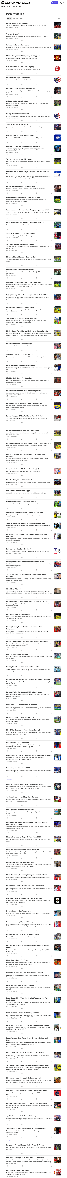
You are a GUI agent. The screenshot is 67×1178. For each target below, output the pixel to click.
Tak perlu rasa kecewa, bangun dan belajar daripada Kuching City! (26, 25)
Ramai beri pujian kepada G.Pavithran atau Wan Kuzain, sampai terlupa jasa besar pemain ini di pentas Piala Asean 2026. (29, 285)
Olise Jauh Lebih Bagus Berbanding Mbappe (22, 1013)
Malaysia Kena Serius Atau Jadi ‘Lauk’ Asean (22, 431)
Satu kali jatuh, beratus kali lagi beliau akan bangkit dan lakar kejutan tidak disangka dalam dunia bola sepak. (28, 852)
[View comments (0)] (22, 30)
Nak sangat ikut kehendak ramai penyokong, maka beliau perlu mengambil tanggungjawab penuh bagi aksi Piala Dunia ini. (29, 1119)
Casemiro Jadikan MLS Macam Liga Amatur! (22, 469)
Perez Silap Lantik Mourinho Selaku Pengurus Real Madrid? (28, 1025)
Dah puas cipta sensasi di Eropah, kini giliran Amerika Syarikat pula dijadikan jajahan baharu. (26, 394)
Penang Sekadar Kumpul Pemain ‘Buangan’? (22, 667)
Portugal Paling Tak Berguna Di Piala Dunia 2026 (24, 692)
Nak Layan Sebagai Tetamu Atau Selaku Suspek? (24, 898)
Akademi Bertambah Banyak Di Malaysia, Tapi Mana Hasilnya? (29, 755)
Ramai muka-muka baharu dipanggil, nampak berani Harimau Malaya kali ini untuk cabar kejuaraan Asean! (28, 644)
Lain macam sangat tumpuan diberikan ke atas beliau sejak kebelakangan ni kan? (29, 368)
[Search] (59, 18)
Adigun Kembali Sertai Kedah (17, 101)
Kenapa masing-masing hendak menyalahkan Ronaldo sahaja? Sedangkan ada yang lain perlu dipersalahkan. (28, 800)
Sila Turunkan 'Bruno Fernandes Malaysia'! (21, 318)
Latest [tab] (9, 18)
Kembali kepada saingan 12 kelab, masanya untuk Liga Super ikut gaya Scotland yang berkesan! (27, 552)
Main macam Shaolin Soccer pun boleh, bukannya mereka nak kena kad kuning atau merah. (27, 720)
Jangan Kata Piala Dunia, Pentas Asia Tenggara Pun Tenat (27, 1065)
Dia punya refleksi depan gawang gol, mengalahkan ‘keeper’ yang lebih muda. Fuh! (27, 950)
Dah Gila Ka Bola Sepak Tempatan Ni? (20, 135)
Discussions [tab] (19, 18)
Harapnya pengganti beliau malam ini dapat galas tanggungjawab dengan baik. (28, 162)
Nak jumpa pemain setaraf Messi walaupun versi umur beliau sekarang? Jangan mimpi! (28, 682)
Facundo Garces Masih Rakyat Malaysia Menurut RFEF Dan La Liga (28, 173)
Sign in (62, 3)
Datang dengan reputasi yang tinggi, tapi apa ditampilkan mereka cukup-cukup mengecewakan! (28, 695)
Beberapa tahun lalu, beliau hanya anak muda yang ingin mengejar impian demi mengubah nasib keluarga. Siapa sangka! (28, 1043)
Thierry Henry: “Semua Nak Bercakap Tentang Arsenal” (26, 1128)
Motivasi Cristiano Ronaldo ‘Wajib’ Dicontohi (22, 849)
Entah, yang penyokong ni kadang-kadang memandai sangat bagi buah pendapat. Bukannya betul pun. (27, 1056)
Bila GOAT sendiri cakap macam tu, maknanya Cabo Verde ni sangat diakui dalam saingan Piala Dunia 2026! (28, 733)
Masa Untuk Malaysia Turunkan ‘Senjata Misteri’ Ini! (25, 222)
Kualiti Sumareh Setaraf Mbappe (18, 491)
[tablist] (15, 18)
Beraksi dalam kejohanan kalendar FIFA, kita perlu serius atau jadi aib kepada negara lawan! (27, 434)
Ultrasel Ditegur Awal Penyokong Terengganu (23, 56)
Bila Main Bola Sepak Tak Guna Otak (19, 378)
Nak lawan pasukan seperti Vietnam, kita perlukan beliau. (23, 225)
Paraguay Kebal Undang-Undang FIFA (20, 717)
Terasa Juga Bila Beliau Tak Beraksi (19, 159)
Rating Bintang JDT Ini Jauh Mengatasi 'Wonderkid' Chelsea (28, 295)
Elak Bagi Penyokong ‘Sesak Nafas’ (19, 480)
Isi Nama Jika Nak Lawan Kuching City (20, 67)
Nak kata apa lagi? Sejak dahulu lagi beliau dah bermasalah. (24, 346)
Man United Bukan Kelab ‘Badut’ (18, 1170)
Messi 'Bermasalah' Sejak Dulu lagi (19, 344)
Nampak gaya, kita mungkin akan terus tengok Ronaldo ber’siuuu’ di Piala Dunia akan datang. (28, 604)
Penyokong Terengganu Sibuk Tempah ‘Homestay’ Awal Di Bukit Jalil (27, 535)
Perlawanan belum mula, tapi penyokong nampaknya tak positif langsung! (28, 47)
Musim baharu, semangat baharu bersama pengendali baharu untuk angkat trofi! (29, 1094)
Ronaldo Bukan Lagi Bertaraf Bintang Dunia (22, 922)
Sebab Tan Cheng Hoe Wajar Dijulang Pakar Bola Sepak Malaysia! (26, 455)
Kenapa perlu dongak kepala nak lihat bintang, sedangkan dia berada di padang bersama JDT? (27, 298)
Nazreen (13, 516)
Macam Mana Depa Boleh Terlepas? (19, 77)
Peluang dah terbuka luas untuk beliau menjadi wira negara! (24, 515)
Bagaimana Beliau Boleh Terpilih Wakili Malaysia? (24, 403)
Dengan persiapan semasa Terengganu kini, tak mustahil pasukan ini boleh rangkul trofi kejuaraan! (28, 539)
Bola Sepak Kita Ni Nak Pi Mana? (18, 614)
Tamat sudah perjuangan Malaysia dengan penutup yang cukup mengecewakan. (25, 149)
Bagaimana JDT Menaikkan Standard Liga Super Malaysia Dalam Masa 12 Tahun (27, 823)
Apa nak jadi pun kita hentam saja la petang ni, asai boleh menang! (26, 504)
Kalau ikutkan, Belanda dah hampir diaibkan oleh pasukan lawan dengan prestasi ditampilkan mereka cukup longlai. (28, 963)
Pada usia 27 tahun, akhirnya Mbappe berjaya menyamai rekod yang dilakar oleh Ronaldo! (29, 657)
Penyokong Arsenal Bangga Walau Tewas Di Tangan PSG (27, 1145)
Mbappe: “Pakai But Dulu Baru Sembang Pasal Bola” (25, 1053)
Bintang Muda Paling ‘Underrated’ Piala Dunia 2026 (25, 561)
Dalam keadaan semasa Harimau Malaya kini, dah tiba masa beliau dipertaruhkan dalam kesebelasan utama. (26, 321)
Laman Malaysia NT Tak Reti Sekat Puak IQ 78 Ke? (24, 416)
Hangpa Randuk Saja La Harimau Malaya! (21, 501)
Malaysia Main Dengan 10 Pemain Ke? (20, 307)
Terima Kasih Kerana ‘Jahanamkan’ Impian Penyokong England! (26, 575)
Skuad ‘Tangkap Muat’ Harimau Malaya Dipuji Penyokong (27, 641)
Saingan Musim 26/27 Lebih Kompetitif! (21, 233)
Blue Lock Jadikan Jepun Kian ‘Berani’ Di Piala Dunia (25, 784)
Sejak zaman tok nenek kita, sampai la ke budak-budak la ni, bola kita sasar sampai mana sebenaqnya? (28, 617)
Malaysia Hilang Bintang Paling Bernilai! (21, 257)
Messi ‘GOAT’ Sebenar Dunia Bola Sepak (20, 862)
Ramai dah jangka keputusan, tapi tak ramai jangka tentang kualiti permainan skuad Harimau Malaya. (26, 200)
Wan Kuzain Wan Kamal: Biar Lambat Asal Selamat (24, 512)
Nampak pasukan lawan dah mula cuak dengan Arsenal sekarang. (26, 189)
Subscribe (55, 3)
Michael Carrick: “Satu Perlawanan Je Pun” (22, 88)
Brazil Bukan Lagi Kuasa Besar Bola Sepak (21, 705)
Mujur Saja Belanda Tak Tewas (17, 960)
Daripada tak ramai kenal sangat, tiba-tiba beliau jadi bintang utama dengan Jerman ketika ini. (29, 889)
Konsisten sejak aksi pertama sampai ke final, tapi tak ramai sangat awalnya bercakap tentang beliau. (29, 564)
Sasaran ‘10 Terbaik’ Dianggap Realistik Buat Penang (25, 523)
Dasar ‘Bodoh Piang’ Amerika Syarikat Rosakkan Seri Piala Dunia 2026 (27, 999)
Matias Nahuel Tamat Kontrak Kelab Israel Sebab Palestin (27, 331)
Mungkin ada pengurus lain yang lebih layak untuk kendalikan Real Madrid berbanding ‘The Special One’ (28, 1028)
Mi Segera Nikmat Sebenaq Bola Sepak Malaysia (23, 1078)
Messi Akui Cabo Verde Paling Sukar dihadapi (23, 730)
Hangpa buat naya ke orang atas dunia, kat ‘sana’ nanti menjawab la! (26, 445)
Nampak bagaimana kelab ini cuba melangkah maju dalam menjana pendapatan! (26, 272)
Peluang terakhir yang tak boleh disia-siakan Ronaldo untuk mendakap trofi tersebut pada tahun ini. (29, 1106)
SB (11, 179)
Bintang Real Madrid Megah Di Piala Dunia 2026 (23, 837)
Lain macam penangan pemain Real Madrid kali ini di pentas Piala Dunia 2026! (28, 840)
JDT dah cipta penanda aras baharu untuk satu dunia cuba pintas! (25, 127)
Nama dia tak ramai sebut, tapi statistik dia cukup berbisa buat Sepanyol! (28, 877)
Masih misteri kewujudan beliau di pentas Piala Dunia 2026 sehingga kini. (28, 913)
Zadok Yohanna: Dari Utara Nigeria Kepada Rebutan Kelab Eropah (27, 1039)
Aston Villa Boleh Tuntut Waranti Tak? (20, 354)
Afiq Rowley (14, 27)
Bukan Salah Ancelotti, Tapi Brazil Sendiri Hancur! (24, 973)
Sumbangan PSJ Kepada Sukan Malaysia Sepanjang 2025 (27, 210)
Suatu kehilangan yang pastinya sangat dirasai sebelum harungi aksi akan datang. (28, 260)
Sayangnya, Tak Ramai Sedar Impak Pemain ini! (23, 282)
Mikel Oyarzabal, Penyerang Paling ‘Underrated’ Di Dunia (27, 875)
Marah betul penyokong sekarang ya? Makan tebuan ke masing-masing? (28, 116)
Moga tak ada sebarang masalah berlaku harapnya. (21, 58)
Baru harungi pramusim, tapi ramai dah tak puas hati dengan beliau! (26, 357)
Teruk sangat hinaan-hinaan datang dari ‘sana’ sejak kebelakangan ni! (27, 418)
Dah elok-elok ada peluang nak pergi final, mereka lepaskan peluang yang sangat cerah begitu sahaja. (28, 579)
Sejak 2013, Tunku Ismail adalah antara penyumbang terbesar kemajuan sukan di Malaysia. (28, 213)
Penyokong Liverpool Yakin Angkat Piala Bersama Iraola (26, 1090)
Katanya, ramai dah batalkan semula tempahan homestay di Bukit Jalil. (27, 36)
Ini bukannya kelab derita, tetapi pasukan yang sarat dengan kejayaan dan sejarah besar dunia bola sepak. (28, 1173)
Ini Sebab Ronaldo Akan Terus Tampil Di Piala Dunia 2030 (27, 601)
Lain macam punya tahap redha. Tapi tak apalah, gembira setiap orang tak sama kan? (28, 1148)
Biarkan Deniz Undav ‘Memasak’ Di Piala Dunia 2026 (25, 886)
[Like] (7, 30)
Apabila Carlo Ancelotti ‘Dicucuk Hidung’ (21, 1116)
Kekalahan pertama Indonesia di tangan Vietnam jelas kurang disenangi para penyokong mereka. (27, 381)
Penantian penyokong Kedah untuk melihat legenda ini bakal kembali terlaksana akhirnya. (27, 104)
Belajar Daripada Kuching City (17, 23)
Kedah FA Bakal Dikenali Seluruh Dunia (20, 269)
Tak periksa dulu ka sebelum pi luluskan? (18, 80)
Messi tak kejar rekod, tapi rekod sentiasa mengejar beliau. (24, 937)
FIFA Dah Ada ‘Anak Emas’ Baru (17, 742)
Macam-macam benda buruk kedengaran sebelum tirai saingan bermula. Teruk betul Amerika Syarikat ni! (28, 1003)
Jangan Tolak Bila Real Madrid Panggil (20, 244)
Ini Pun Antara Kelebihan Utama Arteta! (20, 186)
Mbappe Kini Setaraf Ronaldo (17, 654)
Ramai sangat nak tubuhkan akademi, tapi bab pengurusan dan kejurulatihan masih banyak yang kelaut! (25, 758)
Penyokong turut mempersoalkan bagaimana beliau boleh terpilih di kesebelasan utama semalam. (26, 406)
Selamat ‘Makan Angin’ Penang (17, 45)
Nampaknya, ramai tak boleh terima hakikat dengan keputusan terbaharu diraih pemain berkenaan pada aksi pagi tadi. (28, 745)
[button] (3, 6)
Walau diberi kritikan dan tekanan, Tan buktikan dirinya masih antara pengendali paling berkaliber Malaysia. (27, 459)
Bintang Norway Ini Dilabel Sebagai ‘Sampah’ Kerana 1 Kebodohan (25, 628)
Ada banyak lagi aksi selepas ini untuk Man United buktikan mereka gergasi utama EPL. (29, 91)
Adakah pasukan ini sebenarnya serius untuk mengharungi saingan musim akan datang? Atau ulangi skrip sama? (28, 670)
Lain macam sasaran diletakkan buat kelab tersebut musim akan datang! (28, 525)
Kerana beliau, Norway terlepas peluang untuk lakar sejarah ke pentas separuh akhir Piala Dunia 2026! (27, 632)
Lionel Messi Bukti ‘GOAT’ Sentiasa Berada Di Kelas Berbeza (28, 679)
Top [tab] (14, 18)
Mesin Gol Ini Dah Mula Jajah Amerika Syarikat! (23, 391)
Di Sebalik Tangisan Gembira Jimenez (20, 985)
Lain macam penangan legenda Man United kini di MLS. (23, 471)
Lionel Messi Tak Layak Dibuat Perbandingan (22, 934)
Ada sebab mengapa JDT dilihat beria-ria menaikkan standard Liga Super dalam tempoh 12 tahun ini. (28, 827)
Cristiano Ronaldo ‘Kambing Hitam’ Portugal (22, 797)
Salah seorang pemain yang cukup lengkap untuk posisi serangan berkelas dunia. (28, 812)
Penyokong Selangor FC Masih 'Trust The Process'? (25, 1157)
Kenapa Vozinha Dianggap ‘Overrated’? (20, 365)
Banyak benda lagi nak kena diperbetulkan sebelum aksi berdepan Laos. (28, 482)
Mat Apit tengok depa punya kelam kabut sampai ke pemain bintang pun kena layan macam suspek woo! (28, 901)
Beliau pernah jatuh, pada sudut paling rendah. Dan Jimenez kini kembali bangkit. (28, 988)
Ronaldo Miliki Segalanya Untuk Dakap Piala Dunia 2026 (26, 1103)
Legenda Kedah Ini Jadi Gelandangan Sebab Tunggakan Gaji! (28, 443)
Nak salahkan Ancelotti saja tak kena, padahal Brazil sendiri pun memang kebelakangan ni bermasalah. (28, 976)
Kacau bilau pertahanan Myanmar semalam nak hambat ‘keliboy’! (26, 493)
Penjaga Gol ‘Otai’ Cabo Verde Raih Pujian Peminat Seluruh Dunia (27, 946)
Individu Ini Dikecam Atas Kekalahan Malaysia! (23, 146)
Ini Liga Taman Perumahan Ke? (17, 114)
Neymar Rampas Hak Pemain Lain (18, 911)
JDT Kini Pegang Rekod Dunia (17, 125)
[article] (33, 26)
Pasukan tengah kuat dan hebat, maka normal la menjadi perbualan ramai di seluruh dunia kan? (29, 1131)
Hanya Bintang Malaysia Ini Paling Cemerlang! (23, 197)
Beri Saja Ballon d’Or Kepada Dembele (20, 809)
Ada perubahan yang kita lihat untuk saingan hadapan (22, 236)
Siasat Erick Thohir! (13, 589)
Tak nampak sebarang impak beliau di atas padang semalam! (24, 310)
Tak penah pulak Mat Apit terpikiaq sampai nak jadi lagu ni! (24, 138)
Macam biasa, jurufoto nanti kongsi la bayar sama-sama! (23, 69)
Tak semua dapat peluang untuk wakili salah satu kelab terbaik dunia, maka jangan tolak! (29, 247)
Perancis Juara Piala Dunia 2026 (18, 768)
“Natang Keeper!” (12, 34)
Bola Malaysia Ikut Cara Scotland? (18, 549)
